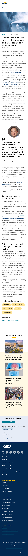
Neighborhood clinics (7, 466)
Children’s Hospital (7, 460)
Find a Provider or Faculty (8, 502)
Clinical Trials (5, 508)
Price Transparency (7, 517)
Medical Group (6, 475)
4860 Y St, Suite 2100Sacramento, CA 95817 (8, 428)
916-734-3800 (5, 434)
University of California (8, 534)
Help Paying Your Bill (7, 514)
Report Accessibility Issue (19, 544)
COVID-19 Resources (7, 520)
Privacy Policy (12, 544)
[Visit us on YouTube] (3, 452)
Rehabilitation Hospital (8, 463)
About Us (4, 482)
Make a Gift (8, 422)
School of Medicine (7, 469)
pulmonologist (5, 83)
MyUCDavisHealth (6, 499)
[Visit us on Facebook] (6, 452)
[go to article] (14, 346)
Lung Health (5, 34)
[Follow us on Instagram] (18, 452)
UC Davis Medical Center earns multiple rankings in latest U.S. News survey (13, 358)
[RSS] (21, 452)
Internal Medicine (7, 308)
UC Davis (4, 528)
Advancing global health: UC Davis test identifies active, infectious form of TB (13, 405)
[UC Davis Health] (7, 447)
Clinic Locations (6, 505)
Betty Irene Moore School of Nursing (11, 472)
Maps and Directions (7, 491)
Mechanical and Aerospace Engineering (13, 218)
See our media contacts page (10, 320)
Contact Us (5, 485)
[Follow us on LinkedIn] (10, 452)
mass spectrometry (21, 103)
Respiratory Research (16, 72)
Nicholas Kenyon (14, 83)
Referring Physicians (7, 511)
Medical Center (6, 457)
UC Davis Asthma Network (11, 84)
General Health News (18, 304)
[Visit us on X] (14, 452)
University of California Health (10, 531)
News (4, 8)
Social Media (5, 488)
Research (18, 308)
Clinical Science (7, 312)
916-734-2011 (5, 438)
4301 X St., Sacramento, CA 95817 (14, 548)
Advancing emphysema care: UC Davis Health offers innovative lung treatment (13, 381)
